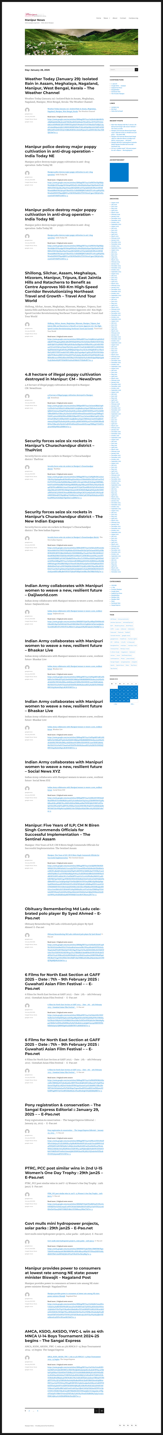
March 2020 (115, 355)
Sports (112, 665)
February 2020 (115, 356)
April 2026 (114, 210)
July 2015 (114, 465)
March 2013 (114, 520)
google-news (29, 122)
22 (120, 697)
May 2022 (114, 303)
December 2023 (116, 266)
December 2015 (116, 455)
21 (116, 697)
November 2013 (116, 505)
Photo (123, 658)
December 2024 (116, 242)
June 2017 (114, 420)
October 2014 (115, 483)
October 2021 (115, 317)
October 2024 (115, 246)
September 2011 (116, 556)
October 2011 (115, 554)
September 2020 (116, 343)
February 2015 (115, 475)
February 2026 (115, 214)
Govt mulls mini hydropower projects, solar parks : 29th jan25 (71, 1241)
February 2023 (115, 285)
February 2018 (115, 404)
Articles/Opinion (128, 622)
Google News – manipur (118, 86)
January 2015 (115, 477)
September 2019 (116, 366)
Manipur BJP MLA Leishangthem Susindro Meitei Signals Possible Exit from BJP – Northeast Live (124, 144)
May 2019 (114, 374)
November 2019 (116, 362)
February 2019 (115, 380)
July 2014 (114, 489)
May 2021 (114, 327)
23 (124, 697)
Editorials (131, 629)
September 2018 (116, 390)
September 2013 (116, 509)
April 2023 (114, 281)
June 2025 (114, 230)
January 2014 (115, 501)
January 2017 (115, 430)
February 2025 (115, 238)
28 (116, 701)
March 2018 (114, 402)
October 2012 (115, 530)
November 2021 (116, 315)
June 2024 (114, 254)
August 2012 (115, 534)
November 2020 (116, 339)
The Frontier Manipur (117, 93)
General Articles (115, 635)
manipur (123, 645)
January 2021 (115, 335)
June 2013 (114, 514)
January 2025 (115, 240)
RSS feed (113, 109)
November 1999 (116, 572)
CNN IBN (113, 585)
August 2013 (115, 510)
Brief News (129, 625)
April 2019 (114, 376)
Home (98, 18)
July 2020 (114, 347)
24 (128, 697)
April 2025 (114, 234)
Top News (134, 665)
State (127, 665)
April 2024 (114, 258)
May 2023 (114, 279)
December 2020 (116, 337)
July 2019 (114, 370)
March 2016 (114, 449)
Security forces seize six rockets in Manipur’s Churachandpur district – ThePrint (59, 445)
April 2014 (114, 495)
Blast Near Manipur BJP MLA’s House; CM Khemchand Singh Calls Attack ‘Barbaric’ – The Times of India (124, 126)
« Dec (115, 704)
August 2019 (115, 368)
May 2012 (114, 540)
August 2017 (115, 416)
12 (136, 690)
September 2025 (116, 224)
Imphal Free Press (116, 88)
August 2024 (115, 250)
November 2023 (116, 268)
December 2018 (116, 384)
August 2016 (115, 439)
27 (112, 701)
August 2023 (115, 274)
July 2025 (114, 228)
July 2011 (113, 560)
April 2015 (114, 471)
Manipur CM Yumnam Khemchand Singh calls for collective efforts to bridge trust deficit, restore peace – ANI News (123, 138)
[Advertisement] (119, 172)
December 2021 (116, 313)
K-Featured (130, 642)
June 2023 (114, 278)
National (132, 652)
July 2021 (114, 323)
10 (128, 690)
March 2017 (114, 426)
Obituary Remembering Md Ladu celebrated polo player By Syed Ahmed (74, 934)
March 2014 (114, 497)
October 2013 (115, 507)
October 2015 (115, 459)
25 (132, 697)
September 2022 (116, 295)
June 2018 (114, 396)
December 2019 (116, 360)
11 (132, 690)
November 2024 (116, 244)
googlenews (28, 114)
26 (136, 697)
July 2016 (114, 441)
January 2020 (115, 358)
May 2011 (114, 564)
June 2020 (114, 349)
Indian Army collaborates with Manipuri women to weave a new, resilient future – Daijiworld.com (64, 590)
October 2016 (115, 435)
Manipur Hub (115, 597)
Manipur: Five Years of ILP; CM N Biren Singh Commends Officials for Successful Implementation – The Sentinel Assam (62, 832)
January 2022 (115, 311)
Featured (113, 632)
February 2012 (115, 546)
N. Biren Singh (114, 652)
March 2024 (115, 260)
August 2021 (115, 321)
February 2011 (115, 570)
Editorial (123, 629)
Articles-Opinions (115, 622)
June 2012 (114, 538)
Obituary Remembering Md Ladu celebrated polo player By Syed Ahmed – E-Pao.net (63, 913)
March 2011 (114, 568)
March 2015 (114, 473)
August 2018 (115, 392)
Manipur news (124, 648)
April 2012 (114, 542)
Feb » (132, 704)
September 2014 (116, 485)
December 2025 (116, 218)
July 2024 (114, 252)
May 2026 (114, 208)
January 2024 (115, 264)
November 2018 (116, 386)
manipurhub (114, 648)
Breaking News (119, 625)
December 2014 (116, 479)
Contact (123, 18)
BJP (111, 625)
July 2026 (114, 204)
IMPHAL (116, 642)
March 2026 (115, 212)
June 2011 (114, 562)
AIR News (113, 619)
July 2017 (114, 418)
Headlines (123, 639)
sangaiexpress (125, 662)
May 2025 (114, 232)
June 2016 (114, 443)
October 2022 (115, 293)
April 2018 (114, 400)
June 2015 (114, 467)
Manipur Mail (115, 599)
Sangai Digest (114, 662)
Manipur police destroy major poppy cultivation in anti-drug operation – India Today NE (60, 151)
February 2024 (115, 262)
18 (132, 694)
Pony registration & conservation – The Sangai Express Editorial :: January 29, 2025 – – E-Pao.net (63, 1109)
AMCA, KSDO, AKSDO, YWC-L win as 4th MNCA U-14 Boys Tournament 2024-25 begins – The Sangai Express (64, 1336)
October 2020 (115, 341)
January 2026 (115, 216)
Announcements (123, 619)
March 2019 (114, 378)
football (127, 632)
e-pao (117, 629)
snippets (134, 662)
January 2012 (115, 548)
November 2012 (116, 528)
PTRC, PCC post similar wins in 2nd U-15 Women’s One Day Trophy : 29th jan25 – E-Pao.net (64, 1173)
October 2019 (115, 364)
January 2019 (115, 382)
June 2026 (114, 206)
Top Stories (113, 668)
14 (116, 694)
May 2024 (114, 256)
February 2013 (115, 522)
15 (120, 694)
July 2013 (114, 512)
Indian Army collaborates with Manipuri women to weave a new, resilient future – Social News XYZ (64, 767)
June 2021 (114, 325)
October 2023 (115, 270)
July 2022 (114, 299)
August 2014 (115, 487)
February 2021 (115, 333)
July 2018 (114, 394)
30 (124, 701)
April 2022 (114, 305)
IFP (111, 642)
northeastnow (114, 658)
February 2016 (115, 451)
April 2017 (114, 424)
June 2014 (114, 491)
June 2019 (114, 372)
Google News (29, 119)
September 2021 (116, 319)
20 (112, 697)
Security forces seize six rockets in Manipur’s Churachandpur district (73, 537)
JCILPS (123, 642)
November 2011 (115, 552)
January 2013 (115, 524)
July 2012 (114, 536)
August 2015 (115, 463)
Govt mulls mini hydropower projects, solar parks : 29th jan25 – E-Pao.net (62, 1225)
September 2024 (116, 248)
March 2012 (114, 544)
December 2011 (115, 550)
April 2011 (114, 566)
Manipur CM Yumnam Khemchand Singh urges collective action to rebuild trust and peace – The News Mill (123, 132)
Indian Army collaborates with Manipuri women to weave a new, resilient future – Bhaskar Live (64, 645)
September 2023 (116, 272)
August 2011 (114, 558)
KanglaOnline (115, 90)
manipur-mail (132, 645)
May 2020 (114, 351)
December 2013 (115, 503)
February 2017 (115, 428)
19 (136, 694)
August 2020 (115, 345)
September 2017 (116, 414)
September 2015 (116, 461)
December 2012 (116, 526)
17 (128, 694)
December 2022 (116, 289)
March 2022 (115, 307)
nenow (112, 655)
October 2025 (115, 222)
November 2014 (116, 481)
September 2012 (116, 532)
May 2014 (114, 493)
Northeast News (126, 655)
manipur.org (133, 18)
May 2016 (114, 445)
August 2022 (115, 297)
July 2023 (114, 276)
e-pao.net (114, 84)
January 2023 (115, 287)
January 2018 (115, 406)
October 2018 (115, 388)
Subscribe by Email (117, 111)
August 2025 (115, 226)
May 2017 (114, 422)
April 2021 (114, 329)
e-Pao (113, 587)
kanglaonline (114, 645)
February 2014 (115, 499)
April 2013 (114, 518)
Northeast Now (115, 92)
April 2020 (114, 353)
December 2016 (116, 432)
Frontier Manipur (116, 589)
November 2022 (116, 291)
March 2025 (115, 236)
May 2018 (114, 398)
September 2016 (116, 437)
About (115, 18)
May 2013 (114, 516)
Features (120, 632)
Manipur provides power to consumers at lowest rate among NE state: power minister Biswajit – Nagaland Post (63, 1273)
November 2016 (116, 433)
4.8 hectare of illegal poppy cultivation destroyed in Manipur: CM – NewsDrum (63, 376)
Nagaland (124, 652)
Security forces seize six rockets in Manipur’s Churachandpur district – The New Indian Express (64, 516)
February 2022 (115, 309)
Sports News (120, 665)
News (106, 18)
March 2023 (114, 283)
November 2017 (116, 410)
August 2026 (115, 202)
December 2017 (116, 408)
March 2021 (114, 331)
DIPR (112, 629)
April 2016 (114, 447)
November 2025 (116, 220)
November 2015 (116, 457)
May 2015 (114, 469)
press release (130, 658)
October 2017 (115, 412)
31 (128, 701)
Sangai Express (115, 605)
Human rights (132, 639)
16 (124, 694)
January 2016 (115, 453)
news (118, 655)
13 (111, 694)
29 (120, 701)
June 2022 (114, 301)
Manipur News (35, 20)
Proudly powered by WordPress (44, 1426)
